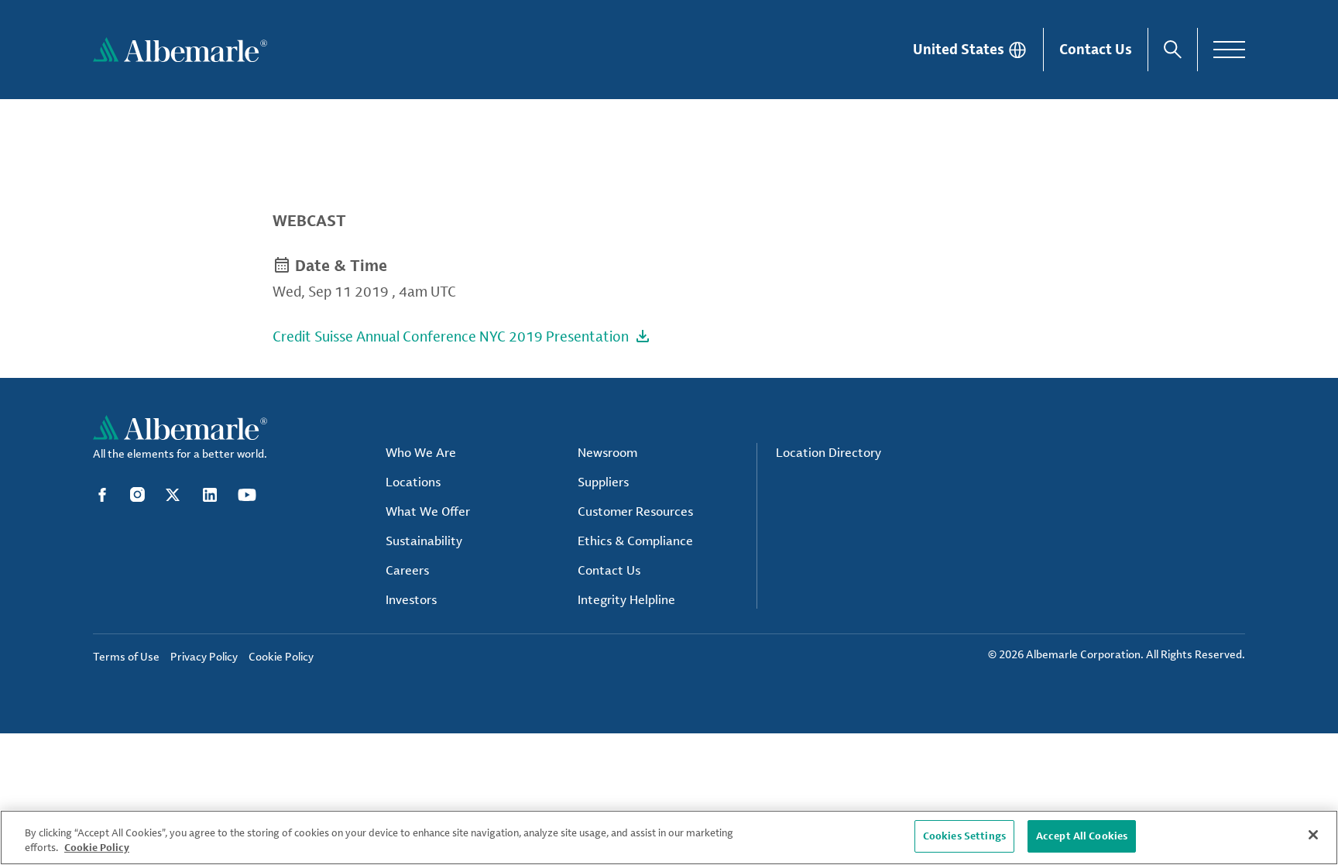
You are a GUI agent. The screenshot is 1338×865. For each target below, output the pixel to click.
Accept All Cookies (1081, 836)
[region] (669, 837)
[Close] (1313, 835)
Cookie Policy (96, 848)
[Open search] (1173, 49)
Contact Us (1095, 48)
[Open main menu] (1229, 49)
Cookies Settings (964, 836)
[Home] (180, 49)
